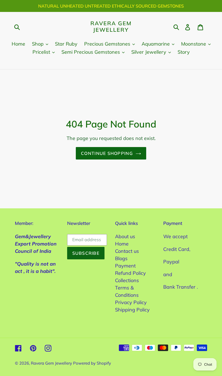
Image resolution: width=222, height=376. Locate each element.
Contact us (127, 251)
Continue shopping (107, 153)
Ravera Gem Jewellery (111, 26)
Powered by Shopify (92, 363)
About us (125, 236)
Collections (127, 280)
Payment (125, 266)
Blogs (121, 258)
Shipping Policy (132, 310)
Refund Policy (130, 273)
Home (122, 244)
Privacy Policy (131, 302)
